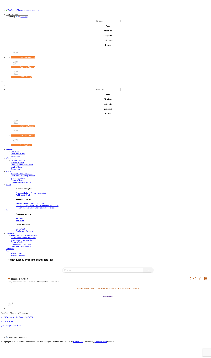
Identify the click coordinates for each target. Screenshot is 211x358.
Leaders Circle (16, 167)
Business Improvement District (22, 182)
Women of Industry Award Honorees (30, 203)
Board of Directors (18, 154)
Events (8, 185)
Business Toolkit (17, 242)
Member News (16, 253)
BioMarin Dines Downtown (21, 174)
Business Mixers (17, 180)
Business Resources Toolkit (21, 244)
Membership (11, 158)
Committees (15, 156)
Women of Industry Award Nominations (31, 193)
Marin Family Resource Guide (22, 240)
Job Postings (126, 288)
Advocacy (10, 249)
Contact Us (135, 288)
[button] (9, 279)
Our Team (15, 151)
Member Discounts (18, 255)
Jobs (7, 210)
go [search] (149, 270)
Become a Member (18, 160)
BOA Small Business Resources (23, 238)
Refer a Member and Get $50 (22, 165)
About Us (9, 149)
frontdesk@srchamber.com (11, 325)
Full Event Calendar (23, 195)
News (8, 251)
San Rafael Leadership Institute (23, 176)
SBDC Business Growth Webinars (24, 235)
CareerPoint (20, 229)
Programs (9, 171)
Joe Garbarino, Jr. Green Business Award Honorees (35, 208)
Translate (24, 17)
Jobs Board (20, 220)
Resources (10, 233)
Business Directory (83, 288)
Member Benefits (17, 163)
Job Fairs (19, 218)
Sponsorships (16, 169)
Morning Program (18, 178)
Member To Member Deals (112, 288)
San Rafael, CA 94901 (17, 317)
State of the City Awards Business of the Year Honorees (37, 206)
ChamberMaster (101, 342)
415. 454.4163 (7, 321)
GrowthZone (78, 342)
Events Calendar (96, 288)
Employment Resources (25, 231)
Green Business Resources (21, 246)
